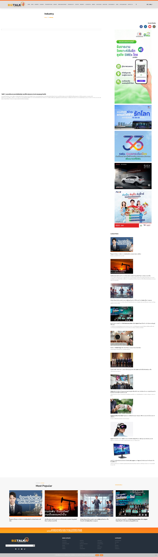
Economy (42, 4)
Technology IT (71, 4)
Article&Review (123, 4)
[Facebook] (147, 4)
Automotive (88, 4)
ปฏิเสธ (101, 555)
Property (82, 4)
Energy (93, 4)
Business (37, 4)
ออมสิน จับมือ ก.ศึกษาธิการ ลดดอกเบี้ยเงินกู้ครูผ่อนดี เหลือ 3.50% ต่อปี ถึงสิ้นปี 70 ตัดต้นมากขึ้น (130, 369)
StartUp (77, 4)
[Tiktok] (151, 4)
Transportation (48, 4)
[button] (136, 4)
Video (117, 4)
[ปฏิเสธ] (156, 555)
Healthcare (98, 4)
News (32, 4)
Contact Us (130, 4)
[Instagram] (148, 4)
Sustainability (111, 4)
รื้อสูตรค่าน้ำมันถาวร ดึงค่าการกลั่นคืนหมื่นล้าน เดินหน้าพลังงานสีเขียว (125, 254)
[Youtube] (150, 4)
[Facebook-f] (141, 26)
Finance (55, 4)
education (105, 4)
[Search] (34, 546)
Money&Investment (62, 4)
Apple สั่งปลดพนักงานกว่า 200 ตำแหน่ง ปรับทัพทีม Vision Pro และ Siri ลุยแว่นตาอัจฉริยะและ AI (131, 438)
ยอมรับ (97, 555)
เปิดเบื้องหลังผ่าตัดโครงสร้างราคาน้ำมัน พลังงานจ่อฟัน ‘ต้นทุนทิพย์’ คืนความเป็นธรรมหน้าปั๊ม (130, 275)
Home (29, 4)
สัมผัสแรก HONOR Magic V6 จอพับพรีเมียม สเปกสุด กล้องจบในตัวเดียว (125, 347)
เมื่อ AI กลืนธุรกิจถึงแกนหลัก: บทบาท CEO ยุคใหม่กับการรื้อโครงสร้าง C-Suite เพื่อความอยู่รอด (131, 300)
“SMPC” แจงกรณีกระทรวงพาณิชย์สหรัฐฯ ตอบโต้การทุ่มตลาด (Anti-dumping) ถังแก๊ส (23, 94)
